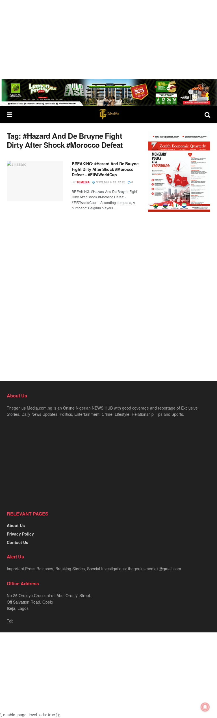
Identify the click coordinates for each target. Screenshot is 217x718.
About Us (16, 525)
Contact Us (17, 542)
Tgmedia (83, 182)
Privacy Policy (20, 534)
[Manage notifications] (205, 707)
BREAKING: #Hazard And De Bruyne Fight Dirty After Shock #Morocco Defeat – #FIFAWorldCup (105, 169)
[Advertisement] (108, 39)
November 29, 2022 (110, 182)
